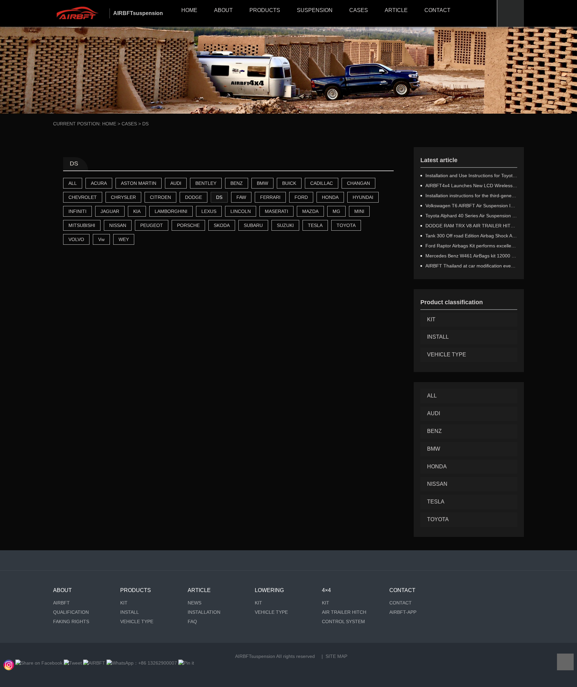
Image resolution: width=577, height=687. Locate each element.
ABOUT (223, 10)
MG (336, 211)
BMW (262, 183)
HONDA (330, 197)
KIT (431, 319)
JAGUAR (110, 211)
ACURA (99, 183)
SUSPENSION (315, 10)
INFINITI (77, 211)
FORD (301, 197)
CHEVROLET (82, 197)
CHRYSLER (123, 197)
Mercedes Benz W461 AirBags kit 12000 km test (471, 255)
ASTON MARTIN (138, 183)
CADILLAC (321, 183)
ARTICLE (396, 10)
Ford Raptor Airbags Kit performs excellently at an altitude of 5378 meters (471, 245)
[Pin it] (186, 663)
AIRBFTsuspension (255, 656)
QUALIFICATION (71, 612)
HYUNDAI (363, 197)
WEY (124, 239)
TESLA (315, 225)
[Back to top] (565, 662)
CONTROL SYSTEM (343, 621)
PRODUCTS (264, 10)
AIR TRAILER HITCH (344, 612)
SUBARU (253, 225)
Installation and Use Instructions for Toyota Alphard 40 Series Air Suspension (471, 175)
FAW (241, 197)
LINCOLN (240, 211)
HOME (189, 10)
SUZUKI (285, 225)
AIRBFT (61, 602)
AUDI (175, 183)
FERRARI (270, 197)
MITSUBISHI (81, 225)
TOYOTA (346, 225)
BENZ (236, 183)
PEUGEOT (151, 225)
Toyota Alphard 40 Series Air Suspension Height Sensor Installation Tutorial (471, 215)
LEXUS (208, 211)
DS (219, 197)
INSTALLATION (204, 612)
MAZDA (310, 211)
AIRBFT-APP (402, 612)
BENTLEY (205, 183)
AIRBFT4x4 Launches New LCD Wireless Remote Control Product (471, 185)
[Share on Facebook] (38, 663)
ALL (72, 183)
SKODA (222, 225)
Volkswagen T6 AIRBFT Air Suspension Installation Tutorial (471, 205)
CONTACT (437, 10)
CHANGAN (358, 183)
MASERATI (276, 211)
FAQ (192, 621)
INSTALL (438, 337)
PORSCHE (188, 225)
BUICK (289, 183)
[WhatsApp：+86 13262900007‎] (8, 663)
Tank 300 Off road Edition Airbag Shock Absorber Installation (471, 235)
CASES (358, 10)
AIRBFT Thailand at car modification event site (471, 265)
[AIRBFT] (94, 663)
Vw (101, 239)
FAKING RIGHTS (71, 621)
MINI (359, 211)
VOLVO (76, 239)
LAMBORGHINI (171, 211)
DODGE (193, 197)
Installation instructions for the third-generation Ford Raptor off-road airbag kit (471, 195)
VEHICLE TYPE (446, 354)
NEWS (194, 602)
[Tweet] (73, 663)
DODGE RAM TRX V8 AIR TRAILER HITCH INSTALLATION (471, 225)
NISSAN (117, 225)
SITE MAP (336, 656)
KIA (137, 211)
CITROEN (160, 197)
